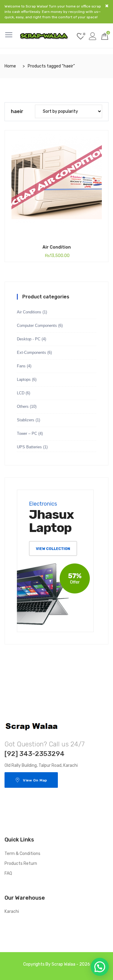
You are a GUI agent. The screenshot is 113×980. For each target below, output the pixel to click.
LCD (20, 393)
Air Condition (56, 247)
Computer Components (37, 325)
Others (23, 406)
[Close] (106, 6)
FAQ (8, 873)
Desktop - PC (28, 339)
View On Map (35, 780)
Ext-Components (31, 352)
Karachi (12, 911)
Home (10, 66)
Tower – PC (27, 433)
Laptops (24, 379)
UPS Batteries (29, 447)
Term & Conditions (22, 853)
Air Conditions (29, 312)
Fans (21, 366)
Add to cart (46, 237)
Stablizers (25, 420)
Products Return (21, 863)
